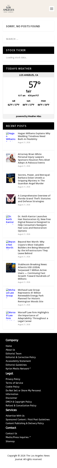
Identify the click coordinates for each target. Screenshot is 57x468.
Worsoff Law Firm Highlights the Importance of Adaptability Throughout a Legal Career (33, 317)
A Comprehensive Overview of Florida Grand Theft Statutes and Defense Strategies (34, 198)
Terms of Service (14, 383)
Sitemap (10, 441)
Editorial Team (14, 353)
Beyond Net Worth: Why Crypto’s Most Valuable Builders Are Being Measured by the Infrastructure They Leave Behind (33, 247)
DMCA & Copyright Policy (19, 402)
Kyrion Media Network (17, 368)
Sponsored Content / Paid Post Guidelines (28, 419)
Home (9, 346)
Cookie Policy (12, 386)
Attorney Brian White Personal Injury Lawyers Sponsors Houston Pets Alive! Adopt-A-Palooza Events (34, 158)
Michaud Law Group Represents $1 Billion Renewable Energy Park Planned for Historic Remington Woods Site (31, 295)
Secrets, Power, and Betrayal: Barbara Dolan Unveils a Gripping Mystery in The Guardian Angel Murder (34, 179)
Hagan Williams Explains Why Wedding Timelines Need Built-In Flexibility (34, 136)
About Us (10, 350)
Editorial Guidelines (16, 365)
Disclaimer (11, 398)
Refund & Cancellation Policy (21, 405)
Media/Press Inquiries (17, 437)
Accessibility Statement (18, 361)
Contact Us (11, 433)
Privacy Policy (13, 379)
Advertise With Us (15, 415)
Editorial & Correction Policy (21, 357)
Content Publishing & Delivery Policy (25, 423)
